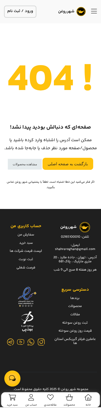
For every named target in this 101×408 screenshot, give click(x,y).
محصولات (75, 306)
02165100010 (70, 236)
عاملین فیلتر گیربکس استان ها (75, 341)
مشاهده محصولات (25, 164)
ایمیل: (75, 245)
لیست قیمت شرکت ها (26, 251)
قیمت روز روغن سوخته (75, 331)
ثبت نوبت (26, 259)
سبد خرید (26, 243)
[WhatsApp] (31, 342)
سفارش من (26, 234)
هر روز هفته (88, 269)
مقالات (75, 314)
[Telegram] (10, 342)
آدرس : (91, 257)
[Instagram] (41, 342)
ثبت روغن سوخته (75, 322)
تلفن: (85, 236)
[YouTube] (20, 342)
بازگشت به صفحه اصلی (68, 164)
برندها (75, 298)
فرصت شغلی (25, 267)
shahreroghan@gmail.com (75, 249)
